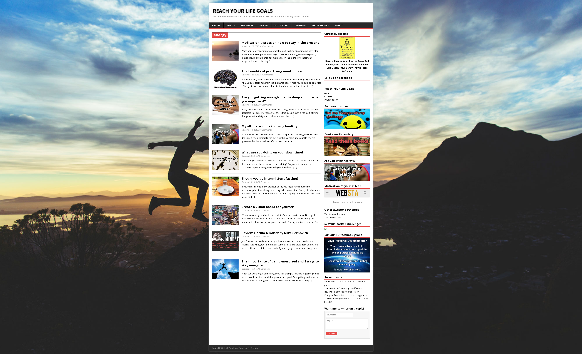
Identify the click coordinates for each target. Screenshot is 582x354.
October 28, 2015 (249, 156)
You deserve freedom (335, 214)
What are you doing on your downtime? (272, 152)
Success (263, 25)
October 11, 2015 (249, 268)
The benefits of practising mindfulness (272, 71)
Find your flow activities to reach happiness (345, 295)
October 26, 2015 (249, 182)
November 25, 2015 (250, 46)
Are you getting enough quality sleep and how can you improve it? (281, 99)
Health (231, 25)
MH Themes (253, 348)
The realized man (332, 217)
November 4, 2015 (250, 104)
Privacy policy (331, 99)
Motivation (281, 25)
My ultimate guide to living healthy (269, 126)
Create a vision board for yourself (268, 207)
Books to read (320, 25)
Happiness (247, 25)
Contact (328, 96)
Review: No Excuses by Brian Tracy (341, 291)
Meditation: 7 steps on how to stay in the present (280, 43)
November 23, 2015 (250, 74)
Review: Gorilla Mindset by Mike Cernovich (275, 233)
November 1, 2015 (250, 129)
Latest (216, 25)
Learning (300, 25)
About (339, 25)
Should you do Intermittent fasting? (270, 178)
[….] (270, 61)
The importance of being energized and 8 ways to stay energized (280, 263)
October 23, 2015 (249, 236)
